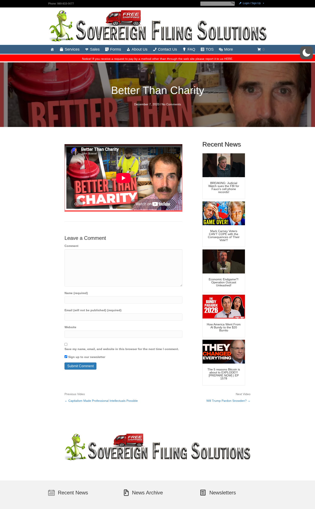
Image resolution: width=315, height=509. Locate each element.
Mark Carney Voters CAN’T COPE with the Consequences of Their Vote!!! (224, 235)
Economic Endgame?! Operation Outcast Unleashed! (223, 282)
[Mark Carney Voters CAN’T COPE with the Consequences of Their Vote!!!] (223, 213)
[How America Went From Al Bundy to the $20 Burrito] (223, 306)
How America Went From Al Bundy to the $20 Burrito (224, 327)
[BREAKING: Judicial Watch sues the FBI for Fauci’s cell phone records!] (223, 165)
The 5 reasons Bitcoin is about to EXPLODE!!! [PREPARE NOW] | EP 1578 (223, 374)
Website (70, 327)
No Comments (171, 104)
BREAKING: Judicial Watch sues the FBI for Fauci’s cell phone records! (223, 187)
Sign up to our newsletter (86, 357)
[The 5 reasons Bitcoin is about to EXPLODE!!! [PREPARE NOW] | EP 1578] (223, 351)
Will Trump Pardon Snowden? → (228, 400)
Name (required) (76, 293)
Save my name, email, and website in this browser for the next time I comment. (121, 349)
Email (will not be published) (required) (93, 310)
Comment (71, 246)
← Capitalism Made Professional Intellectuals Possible (101, 400)
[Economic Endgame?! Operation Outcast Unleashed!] (223, 261)
